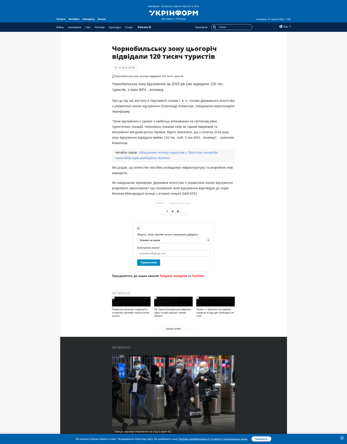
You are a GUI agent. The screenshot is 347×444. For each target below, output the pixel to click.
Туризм (159, 203)
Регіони (100, 27)
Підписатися (148, 262)
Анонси (102, 19)
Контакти (201, 27)
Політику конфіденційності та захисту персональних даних (213, 438)
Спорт (129, 27)
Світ (88, 27)
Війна (60, 27)
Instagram (180, 276)
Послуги (61, 19)
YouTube (198, 276)
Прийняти (261, 438)
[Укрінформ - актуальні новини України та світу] (173, 13)
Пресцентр (88, 19)
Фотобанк (74, 19)
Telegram (166, 276)
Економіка (74, 27)
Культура (115, 27)
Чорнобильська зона (179, 203)
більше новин (173, 329)
